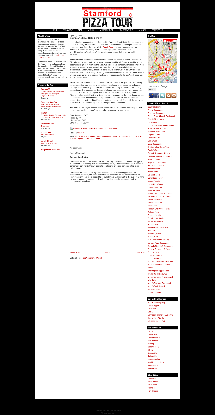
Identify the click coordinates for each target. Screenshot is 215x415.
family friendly (153, 347)
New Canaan (153, 382)
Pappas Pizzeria (154, 215)
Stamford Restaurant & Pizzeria (160, 261)
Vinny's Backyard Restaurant (159, 283)
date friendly (153, 341)
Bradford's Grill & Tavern (157, 129)
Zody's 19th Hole (154, 292)
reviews (73, 138)
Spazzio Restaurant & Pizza (159, 249)
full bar (150, 350)
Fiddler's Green (154, 150)
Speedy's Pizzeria (155, 255)
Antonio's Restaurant (156, 113)
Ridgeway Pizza (154, 234)
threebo (97, 138)
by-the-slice (152, 334)
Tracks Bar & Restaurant (157, 274)
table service (153, 365)
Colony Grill (152, 141)
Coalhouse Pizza (154, 138)
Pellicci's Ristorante (155, 221)
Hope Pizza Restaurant (157, 163)
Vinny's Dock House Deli (157, 286)
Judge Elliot (126, 136)
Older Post (140, 252)
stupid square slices (85, 138)
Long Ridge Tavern (155, 178)
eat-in (99, 136)
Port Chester (153, 391)
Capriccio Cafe (154, 135)
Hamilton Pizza (154, 159)
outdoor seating (154, 359)
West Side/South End (156, 321)
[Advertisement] (49, 198)
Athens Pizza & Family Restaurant (161, 116)
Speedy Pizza (153, 252)
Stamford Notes (47, 124)
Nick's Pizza (152, 206)
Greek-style (106, 136)
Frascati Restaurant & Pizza (159, 153)
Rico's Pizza (153, 231)
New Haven (152, 385)
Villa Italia (152, 280)
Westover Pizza (154, 289)
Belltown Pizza (154, 122)
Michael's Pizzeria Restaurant (159, 197)
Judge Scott (137, 136)
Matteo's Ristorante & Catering (160, 193)
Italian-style (152, 356)
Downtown (92, 136)
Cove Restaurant (154, 144)
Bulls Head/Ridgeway (156, 303)
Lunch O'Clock (47, 141)
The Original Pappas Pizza (158, 271)
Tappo (150, 268)
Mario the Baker (154, 190)
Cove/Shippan (153, 306)
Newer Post (75, 252)
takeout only (153, 368)
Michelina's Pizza (155, 200)
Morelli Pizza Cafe (155, 203)
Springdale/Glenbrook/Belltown (160, 315)
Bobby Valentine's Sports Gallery (161, 125)
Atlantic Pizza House (156, 119)
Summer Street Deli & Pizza (86, 38)
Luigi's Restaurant (155, 187)
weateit (44, 113)
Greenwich (152, 379)
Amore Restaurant (155, 110)
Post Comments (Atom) (92, 258)
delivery (151, 344)
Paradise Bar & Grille (156, 218)
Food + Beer (46, 132)
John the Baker (154, 169)
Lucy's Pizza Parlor (155, 184)
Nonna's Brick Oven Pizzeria (159, 209)
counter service (81, 136)
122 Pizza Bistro (154, 107)
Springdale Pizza (154, 258)
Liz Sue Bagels (154, 175)
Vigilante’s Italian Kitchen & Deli (160, 277)
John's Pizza (153, 172)
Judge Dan (116, 136)
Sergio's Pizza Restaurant (158, 243)
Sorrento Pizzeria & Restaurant (160, 246)
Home (107, 252)
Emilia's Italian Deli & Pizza (158, 147)
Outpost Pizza (153, 212)
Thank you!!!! (45, 126)
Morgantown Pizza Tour (50, 150)
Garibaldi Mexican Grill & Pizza (160, 156)
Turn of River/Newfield (157, 318)
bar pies (151, 331)
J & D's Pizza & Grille (156, 166)
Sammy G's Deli (154, 237)
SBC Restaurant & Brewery (158, 240)
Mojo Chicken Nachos (49, 143)
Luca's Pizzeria (154, 181)
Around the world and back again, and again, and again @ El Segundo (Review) (53, 94)
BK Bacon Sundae (47, 135)
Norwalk (151, 388)
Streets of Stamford (49, 102)
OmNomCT (45, 89)
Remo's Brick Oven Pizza (158, 227)
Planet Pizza (108, 47)
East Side (151, 312)
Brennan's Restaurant (156, 132)
